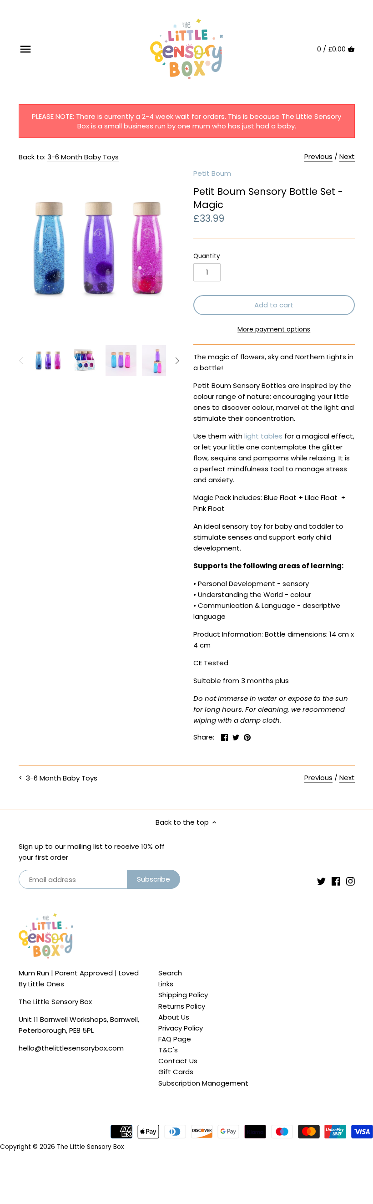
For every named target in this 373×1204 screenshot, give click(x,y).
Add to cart (273, 305)
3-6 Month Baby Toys (83, 157)
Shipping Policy (183, 995)
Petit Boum (212, 173)
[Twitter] (321, 880)
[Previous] (21, 361)
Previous (318, 156)
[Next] (177, 361)
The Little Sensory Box (90, 1147)
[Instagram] (350, 880)
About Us (173, 1017)
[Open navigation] (25, 49)
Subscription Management (203, 1083)
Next (347, 156)
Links (165, 984)
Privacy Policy (180, 1028)
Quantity (206, 256)
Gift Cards (175, 1071)
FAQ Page (174, 1039)
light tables (263, 436)
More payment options (273, 329)
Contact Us (177, 1061)
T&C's (168, 1050)
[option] (48, 361)
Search (170, 973)
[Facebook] (336, 880)
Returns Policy (181, 1006)
